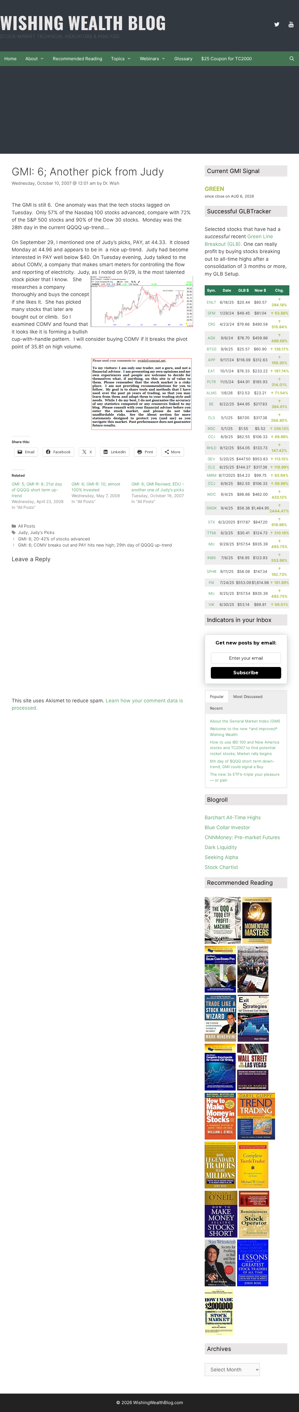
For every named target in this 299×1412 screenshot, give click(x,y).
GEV (211, 459)
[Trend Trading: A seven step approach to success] (256, 1138)
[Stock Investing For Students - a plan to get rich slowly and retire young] (252, 991)
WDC (211, 494)
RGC (211, 428)
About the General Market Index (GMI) (245, 721)
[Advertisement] (149, 110)
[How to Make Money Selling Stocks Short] (221, 1236)
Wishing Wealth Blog (83, 22)
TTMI (211, 533)
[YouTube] (291, 24)
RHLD (211, 448)
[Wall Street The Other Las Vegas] (252, 1089)
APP (211, 360)
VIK (211, 604)
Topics (118, 58)
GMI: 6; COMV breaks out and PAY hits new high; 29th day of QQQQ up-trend (95, 544)
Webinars (149, 58)
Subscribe (245, 672)
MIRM (211, 475)
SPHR (211, 571)
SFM (211, 313)
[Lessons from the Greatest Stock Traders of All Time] (252, 1284)
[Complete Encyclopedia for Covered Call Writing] (220, 1089)
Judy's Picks (42, 532)
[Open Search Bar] (292, 58)
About (31, 58)
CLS (211, 418)
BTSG (211, 349)
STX (211, 522)
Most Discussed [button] (248, 696)
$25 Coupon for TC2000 (226, 58)
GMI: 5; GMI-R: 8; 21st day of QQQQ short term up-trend (37, 489)
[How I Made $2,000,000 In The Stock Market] (219, 1334)
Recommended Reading (77, 58)
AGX (211, 338)
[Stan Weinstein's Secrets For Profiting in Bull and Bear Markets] (220, 1284)
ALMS (211, 393)
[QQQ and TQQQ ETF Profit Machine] (223, 942)
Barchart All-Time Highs (233, 817)
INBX (211, 558)
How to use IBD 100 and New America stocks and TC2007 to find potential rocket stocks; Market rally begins (244, 748)
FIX (211, 582)
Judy (23, 532)
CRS (211, 324)
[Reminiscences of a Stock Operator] (254, 1236)
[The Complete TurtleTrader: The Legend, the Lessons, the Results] (252, 1187)
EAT (211, 371)
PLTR (211, 382)
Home (10, 58)
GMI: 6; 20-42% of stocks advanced (54, 538)
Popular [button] (217, 696)
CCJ (211, 437)
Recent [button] (216, 708)
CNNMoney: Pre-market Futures (242, 837)
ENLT (211, 302)
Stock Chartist (221, 867)
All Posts (26, 525)
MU (211, 544)
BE (211, 404)
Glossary (183, 58)
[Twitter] (277, 24)
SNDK (211, 508)
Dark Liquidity (221, 847)
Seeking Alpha (221, 857)
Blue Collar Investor (227, 827)
